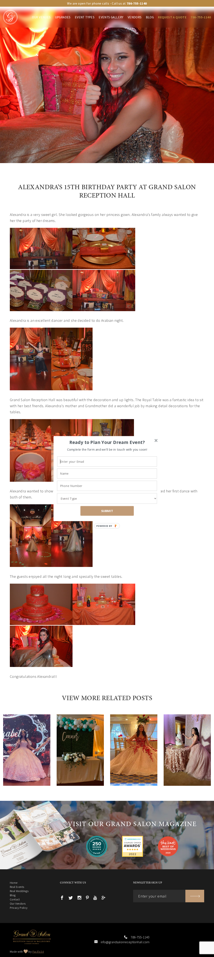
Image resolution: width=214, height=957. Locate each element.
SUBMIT (107, 511)
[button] (107, 442)
